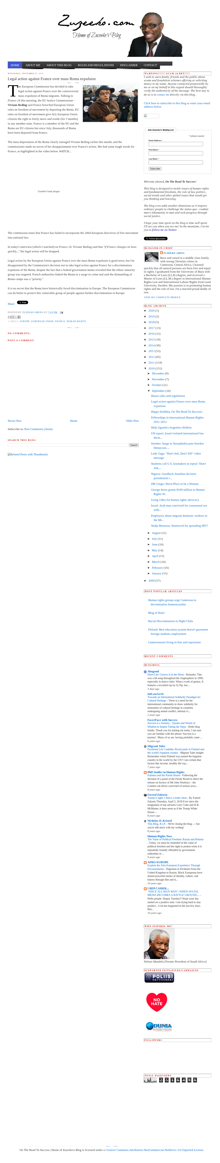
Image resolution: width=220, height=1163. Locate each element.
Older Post (132, 420)
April (155, 556)
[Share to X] (16, 317)
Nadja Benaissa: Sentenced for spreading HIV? (179, 525)
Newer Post (14, 420)
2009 (151, 580)
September (159, 390)
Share (11, 304)
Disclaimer (129, 65)
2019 (151, 316)
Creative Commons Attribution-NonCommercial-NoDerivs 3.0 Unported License (154, 1150)
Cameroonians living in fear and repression (174, 642)
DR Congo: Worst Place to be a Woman (175, 483)
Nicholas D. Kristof (159, 820)
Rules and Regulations (96, 65)
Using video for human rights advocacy (175, 500)
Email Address (155, 140)
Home (15, 65)
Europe (25, 321)
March (156, 562)
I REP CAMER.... (158, 888)
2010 (151, 368)
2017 (151, 328)
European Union (42, 321)
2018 (151, 322)
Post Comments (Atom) (38, 429)
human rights (76, 321)
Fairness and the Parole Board (164, 775)
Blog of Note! (156, 612)
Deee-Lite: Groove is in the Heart (165, 674)
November (158, 379)
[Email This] (9, 317)
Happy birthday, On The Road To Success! (176, 411)
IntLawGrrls (155, 694)
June (155, 544)
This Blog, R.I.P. (156, 823)
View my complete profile (162, 297)
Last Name (154, 159)
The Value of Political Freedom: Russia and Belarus (175, 839)
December (158, 373)
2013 (151, 351)
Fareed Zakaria (157, 794)
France (60, 321)
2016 (151, 333)
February (158, 567)
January (157, 573)
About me (32, 65)
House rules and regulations (168, 395)
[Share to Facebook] (19, 317)
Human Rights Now (159, 836)
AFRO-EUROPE (157, 862)
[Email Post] (61, 312)
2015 (151, 339)
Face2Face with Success (162, 720)
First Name (154, 150)
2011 (151, 362)
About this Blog (59, 65)
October (157, 385)
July (155, 538)
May (155, 550)
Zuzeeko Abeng (33, 312)
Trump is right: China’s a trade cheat (167, 797)
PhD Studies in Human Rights (166, 772)
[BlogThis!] (12, 317)
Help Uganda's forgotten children (171, 427)
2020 (151, 310)
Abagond (153, 671)
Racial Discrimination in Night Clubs (170, 621)
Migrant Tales (156, 746)
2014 (151, 345)
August (156, 533)
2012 (151, 357)
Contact (150, 65)
